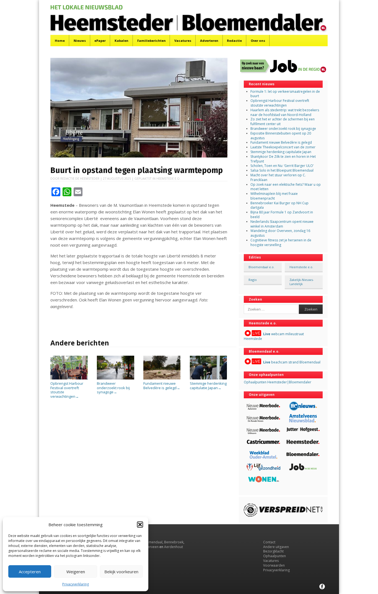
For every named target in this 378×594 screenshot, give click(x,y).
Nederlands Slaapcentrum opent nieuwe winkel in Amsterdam (282, 224)
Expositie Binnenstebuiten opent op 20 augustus (280, 135)
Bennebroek (173, 542)
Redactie (234, 40)
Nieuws (80, 40)
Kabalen (121, 40)
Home (60, 40)
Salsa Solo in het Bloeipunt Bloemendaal (282, 170)
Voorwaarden (274, 565)
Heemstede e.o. (168, 178)
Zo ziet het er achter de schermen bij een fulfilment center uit (282, 121)
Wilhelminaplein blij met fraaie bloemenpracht (274, 196)
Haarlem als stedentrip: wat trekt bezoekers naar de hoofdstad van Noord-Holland (284, 112)
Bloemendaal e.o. (261, 267)
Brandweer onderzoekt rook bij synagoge (113, 387)
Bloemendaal (151, 542)
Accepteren (30, 571)
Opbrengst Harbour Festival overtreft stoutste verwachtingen (66, 390)
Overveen (151, 546)
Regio (252, 280)
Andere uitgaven (276, 546)
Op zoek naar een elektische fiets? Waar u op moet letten (285, 187)
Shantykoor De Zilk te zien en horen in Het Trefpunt (283, 159)
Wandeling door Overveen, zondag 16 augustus (280, 233)
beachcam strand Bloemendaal (291, 362)
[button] (140, 524)
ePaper (100, 40)
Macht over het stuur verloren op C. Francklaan (278, 177)
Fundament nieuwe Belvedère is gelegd (161, 385)
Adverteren (209, 40)
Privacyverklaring (75, 584)
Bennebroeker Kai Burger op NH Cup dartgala (279, 205)
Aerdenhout (173, 546)
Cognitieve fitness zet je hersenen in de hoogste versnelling (280, 242)
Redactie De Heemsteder (79, 178)
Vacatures (182, 40)
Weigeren (75, 571)
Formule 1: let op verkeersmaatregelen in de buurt (285, 94)
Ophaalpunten (274, 556)
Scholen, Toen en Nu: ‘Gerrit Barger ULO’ (282, 165)
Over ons (258, 40)
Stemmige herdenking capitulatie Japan (208, 385)
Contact (269, 542)
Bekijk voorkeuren (121, 571)
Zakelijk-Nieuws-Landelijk (301, 282)
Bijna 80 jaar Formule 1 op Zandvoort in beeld (281, 214)
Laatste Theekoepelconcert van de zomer (282, 147)
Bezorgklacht (273, 551)
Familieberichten (151, 40)
